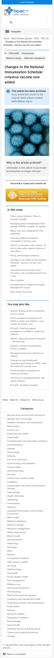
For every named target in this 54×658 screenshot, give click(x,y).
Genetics (11, 474)
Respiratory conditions (17, 617)
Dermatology (13, 452)
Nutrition (11, 554)
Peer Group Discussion (21, 292)
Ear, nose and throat (17, 459)
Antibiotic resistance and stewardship (24, 422)
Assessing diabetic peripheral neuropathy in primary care (24, 239)
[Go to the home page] (16, 11)
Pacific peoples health (17, 577)
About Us (14, 400)
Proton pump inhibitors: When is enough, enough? (25, 217)
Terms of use (37, 400)
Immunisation (28, 53)
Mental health (13, 536)
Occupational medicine (18, 558)
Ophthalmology (14, 569)
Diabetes (11, 456)
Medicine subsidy (13, 58)
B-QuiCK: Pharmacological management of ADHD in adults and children (27, 331)
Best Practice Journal (22, 38)
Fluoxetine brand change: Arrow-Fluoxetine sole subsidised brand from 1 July (28, 273)
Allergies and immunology (19, 419)
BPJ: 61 (45, 38)
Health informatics (15, 496)
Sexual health (13, 625)
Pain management (16, 580)
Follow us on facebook (16, 654)
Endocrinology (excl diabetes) (21, 463)
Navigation (16, 31)
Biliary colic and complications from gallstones (27, 232)
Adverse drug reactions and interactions (26, 415)
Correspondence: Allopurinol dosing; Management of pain (27, 286)
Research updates (16, 614)
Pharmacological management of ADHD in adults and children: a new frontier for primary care (27, 321)
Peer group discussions (18, 588)
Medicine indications (16, 521)
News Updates (17, 280)
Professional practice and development (25, 603)
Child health (14, 53)
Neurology (12, 547)
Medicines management (34, 58)
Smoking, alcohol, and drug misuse (23, 629)
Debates (11, 448)
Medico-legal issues (16, 532)
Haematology (13, 492)
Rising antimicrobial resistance (24, 255)
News (9, 551)
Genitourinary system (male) (20, 478)
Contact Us (25, 400)
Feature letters (14, 467)
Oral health (12, 573)
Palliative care (13, 584)
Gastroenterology (15, 470)
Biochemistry (13, 426)
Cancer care (13, 430)
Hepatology (12, 499)
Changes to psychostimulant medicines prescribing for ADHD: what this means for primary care (28, 363)
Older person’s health (17, 562)
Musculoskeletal (14, 539)
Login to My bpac (27, 2)
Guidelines (12, 482)
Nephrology (12, 543)
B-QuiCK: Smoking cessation (24, 385)
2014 (36, 38)
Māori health (13, 517)
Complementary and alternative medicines (27, 441)
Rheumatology (14, 621)
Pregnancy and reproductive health (23, 599)
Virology (11, 636)
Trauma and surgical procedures (22, 632)
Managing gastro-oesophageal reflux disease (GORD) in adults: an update (27, 225)
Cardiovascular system (18, 433)
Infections (11, 507)
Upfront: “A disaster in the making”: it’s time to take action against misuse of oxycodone (28, 248)
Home (6, 38)
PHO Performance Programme (21, 595)
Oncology (11, 565)
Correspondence (15, 445)
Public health (13, 606)
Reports (11, 610)
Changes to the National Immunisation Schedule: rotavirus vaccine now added (28, 263)
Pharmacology (14, 591)
